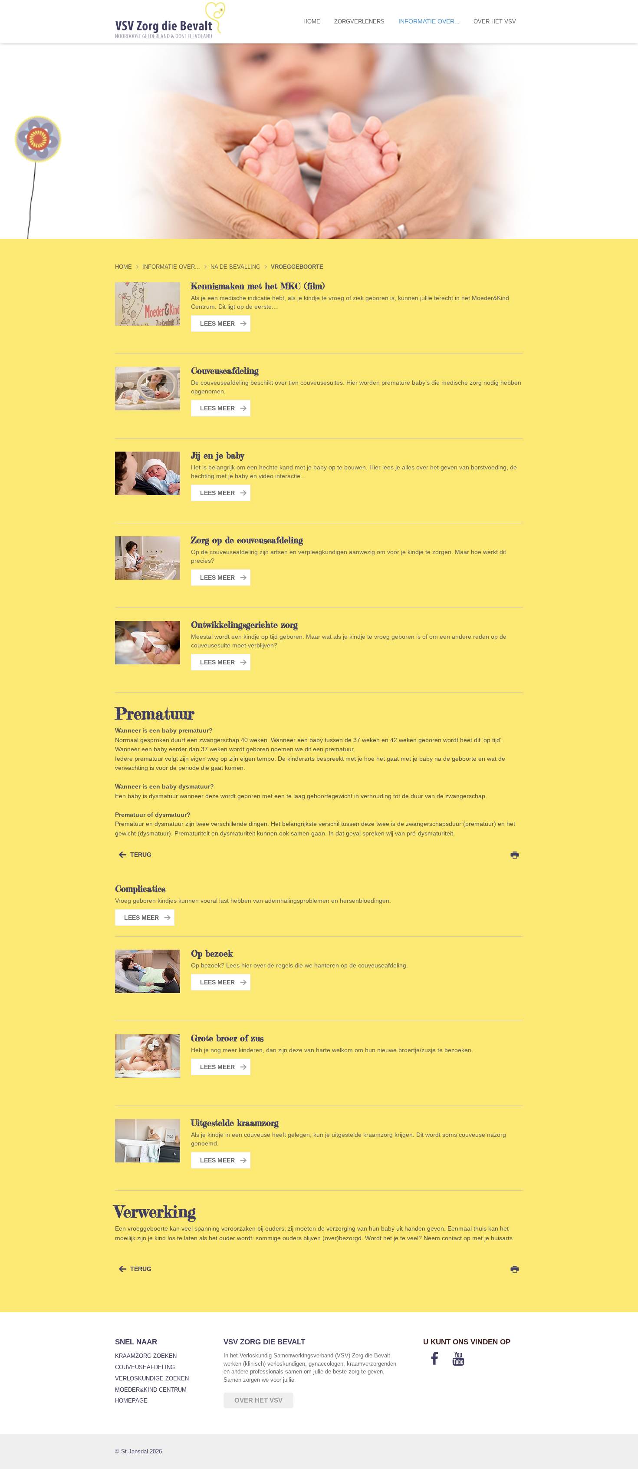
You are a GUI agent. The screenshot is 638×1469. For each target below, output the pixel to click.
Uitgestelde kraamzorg (235, 1123)
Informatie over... (429, 21)
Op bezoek (212, 953)
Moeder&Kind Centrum (151, 1389)
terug (140, 854)
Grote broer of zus (227, 1038)
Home (311, 21)
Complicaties (140, 889)
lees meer (217, 323)
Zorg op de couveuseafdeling (247, 540)
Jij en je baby (217, 455)
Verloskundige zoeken (152, 1378)
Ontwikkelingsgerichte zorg (244, 625)
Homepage (131, 1400)
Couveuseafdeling (225, 371)
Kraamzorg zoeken (146, 1356)
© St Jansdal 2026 (138, 1451)
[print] (514, 855)
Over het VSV (495, 21)
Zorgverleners (359, 21)
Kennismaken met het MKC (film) (258, 286)
